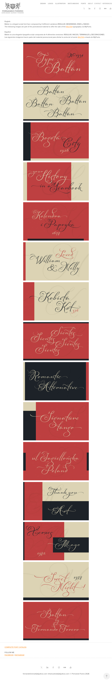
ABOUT (90, 3)
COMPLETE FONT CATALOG (15, 647)
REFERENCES (107, 3)
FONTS (83, 3)
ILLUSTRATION (60, 3)
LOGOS (50, 3)
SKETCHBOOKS (73, 3)
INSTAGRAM (19, 655)
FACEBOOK (9, 655)
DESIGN (43, 3)
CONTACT (97, 3)
